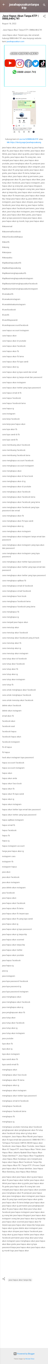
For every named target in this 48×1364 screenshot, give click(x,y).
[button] (44, 17)
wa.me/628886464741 (29, 139)
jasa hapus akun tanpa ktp (20, 1280)
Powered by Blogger (26, 1354)
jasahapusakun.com (15, 41)
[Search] (44, 5)
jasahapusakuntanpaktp (24, 6)
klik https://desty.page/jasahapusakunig (24, 142)
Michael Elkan (29, 1359)
